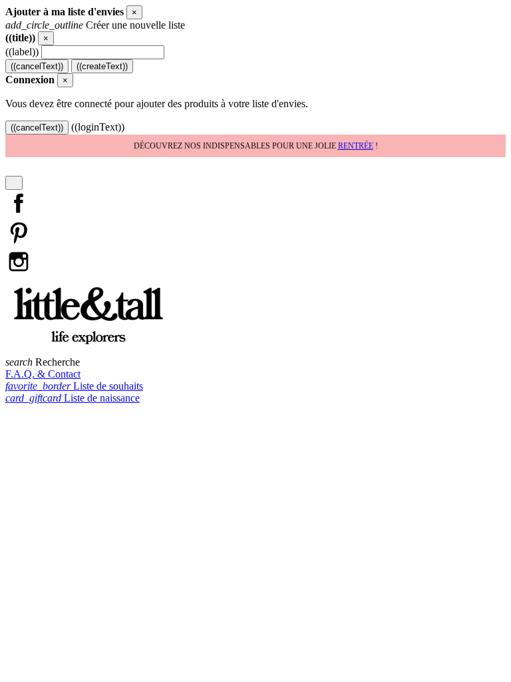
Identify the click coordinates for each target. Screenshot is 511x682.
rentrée (355, 146)
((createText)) (102, 66)
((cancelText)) (37, 66)
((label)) (22, 51)
